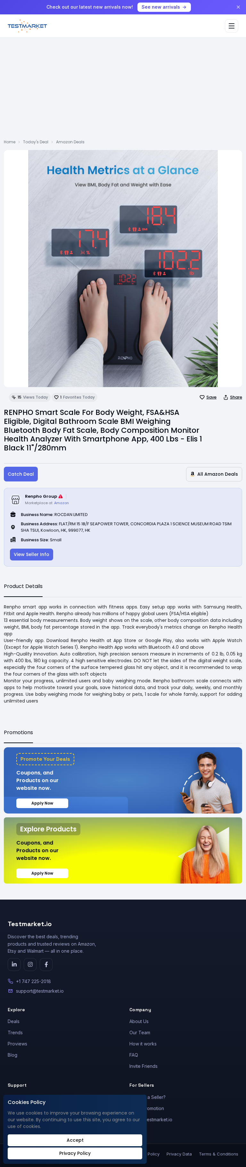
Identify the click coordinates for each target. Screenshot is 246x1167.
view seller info (31, 554)
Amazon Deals (70, 142)
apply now (42, 803)
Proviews (17, 1043)
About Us (139, 1021)
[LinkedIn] (14, 964)
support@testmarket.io (40, 991)
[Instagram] (30, 964)
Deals (14, 1021)
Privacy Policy (75, 1153)
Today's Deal (35, 142)
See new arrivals (161, 7)
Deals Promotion (146, 1108)
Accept (75, 1140)
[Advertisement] (123, 91)
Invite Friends (143, 1066)
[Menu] (231, 26)
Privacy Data (179, 1153)
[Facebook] (46, 964)
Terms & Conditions (218, 1153)
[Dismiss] (238, 7)
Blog (12, 1055)
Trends (15, 1032)
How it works (143, 1043)
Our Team (139, 1032)
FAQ (133, 1055)
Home (9, 142)
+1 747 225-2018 (33, 981)
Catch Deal (21, 474)
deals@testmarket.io (150, 1119)
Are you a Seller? (147, 1097)
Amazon (61, 502)
